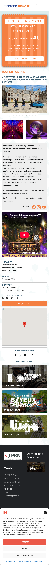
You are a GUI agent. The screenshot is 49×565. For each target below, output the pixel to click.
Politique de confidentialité (32, 561)
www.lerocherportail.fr (11, 270)
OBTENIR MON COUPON (24, 58)
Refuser (24, 548)
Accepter (24, 542)
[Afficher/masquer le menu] (43, 6)
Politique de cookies (13, 561)
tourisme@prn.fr (12, 495)
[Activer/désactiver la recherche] (36, 5)
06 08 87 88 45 (12, 298)
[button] (45, 512)
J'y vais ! (25, 303)
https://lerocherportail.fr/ (12, 295)
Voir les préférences (24, 555)
